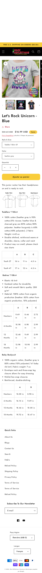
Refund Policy (10, 465)
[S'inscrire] (34, 511)
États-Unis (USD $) (20, 537)
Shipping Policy (11, 471)
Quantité (5, 162)
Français (20, 551)
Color (4, 151)
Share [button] (7, 127)
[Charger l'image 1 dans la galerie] (10, 105)
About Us (9, 437)
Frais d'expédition (8, 135)
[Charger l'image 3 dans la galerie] (31, 105)
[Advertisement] (21, 21)
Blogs (7, 442)
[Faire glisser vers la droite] (39, 105)
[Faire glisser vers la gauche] (2, 105)
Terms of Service (12, 482)
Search (7, 454)
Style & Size (6, 140)
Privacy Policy (11, 477)
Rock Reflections (14, 569)
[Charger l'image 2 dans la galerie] (21, 105)
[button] (3, 52)
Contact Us (9, 448)
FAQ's (7, 460)
